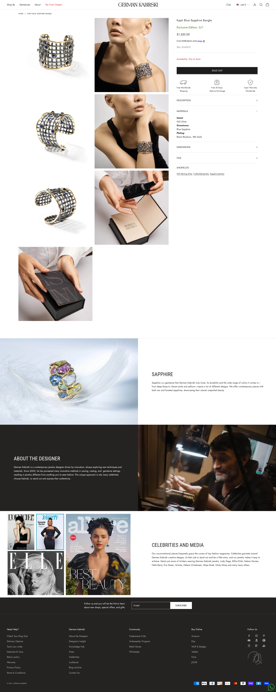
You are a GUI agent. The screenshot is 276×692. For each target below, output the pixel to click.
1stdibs (194, 651)
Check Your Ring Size (17, 636)
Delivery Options (15, 641)
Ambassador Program (139, 641)
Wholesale (134, 651)
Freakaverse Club (137, 636)
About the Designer (78, 636)
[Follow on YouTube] (249, 640)
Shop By (11, 4)
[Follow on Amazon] (256, 640)
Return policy (13, 657)
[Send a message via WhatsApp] (271, 687)
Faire (193, 657)
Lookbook (73, 662)
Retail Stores (135, 646)
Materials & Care (15, 651)
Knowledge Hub (77, 646)
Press (71, 651)
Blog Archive (75, 667)
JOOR (194, 662)
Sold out (217, 70)
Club (228, 4)
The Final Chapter (53, 4)
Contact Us (74, 672)
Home (20, 13)
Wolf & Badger (198, 646)
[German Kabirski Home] (258, 658)
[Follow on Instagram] (256, 635)
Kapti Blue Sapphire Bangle (39, 13)
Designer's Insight (77, 641)
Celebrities (74, 657)
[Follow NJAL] (256, 646)
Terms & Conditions (16, 672)
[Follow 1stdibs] (249, 646)
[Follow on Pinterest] (263, 635)
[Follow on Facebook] (249, 635)
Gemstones (25, 4)
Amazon (195, 636)
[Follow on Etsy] (263, 640)
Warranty (11, 662)
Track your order (15, 646)
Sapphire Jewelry (217, 173)
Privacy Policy (13, 667)
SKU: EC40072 (184, 47)
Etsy (193, 641)
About (38, 4)
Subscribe (181, 605)
